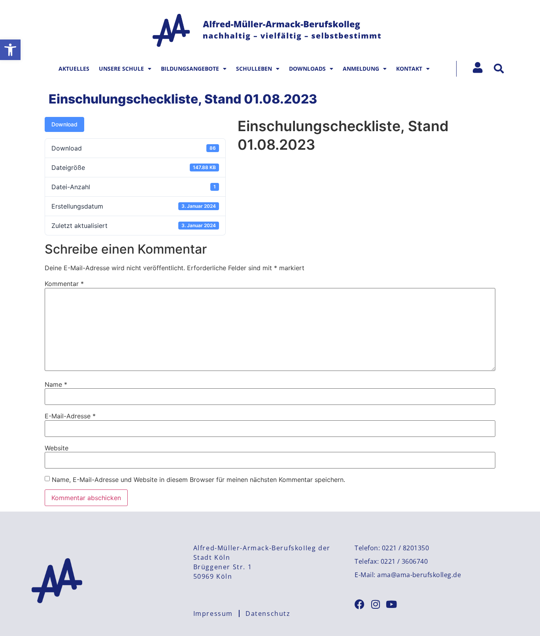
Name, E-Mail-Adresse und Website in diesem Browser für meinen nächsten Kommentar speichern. (198, 479)
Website (56, 448)
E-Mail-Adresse (70, 416)
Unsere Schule (121, 68)
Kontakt (409, 68)
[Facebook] (359, 604)
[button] (10, 50)
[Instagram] (375, 604)
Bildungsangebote (190, 68)
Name (56, 384)
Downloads (307, 68)
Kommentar (64, 283)
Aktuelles (74, 68)
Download (64, 124)
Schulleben (254, 68)
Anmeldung (361, 68)
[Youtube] (391, 604)
